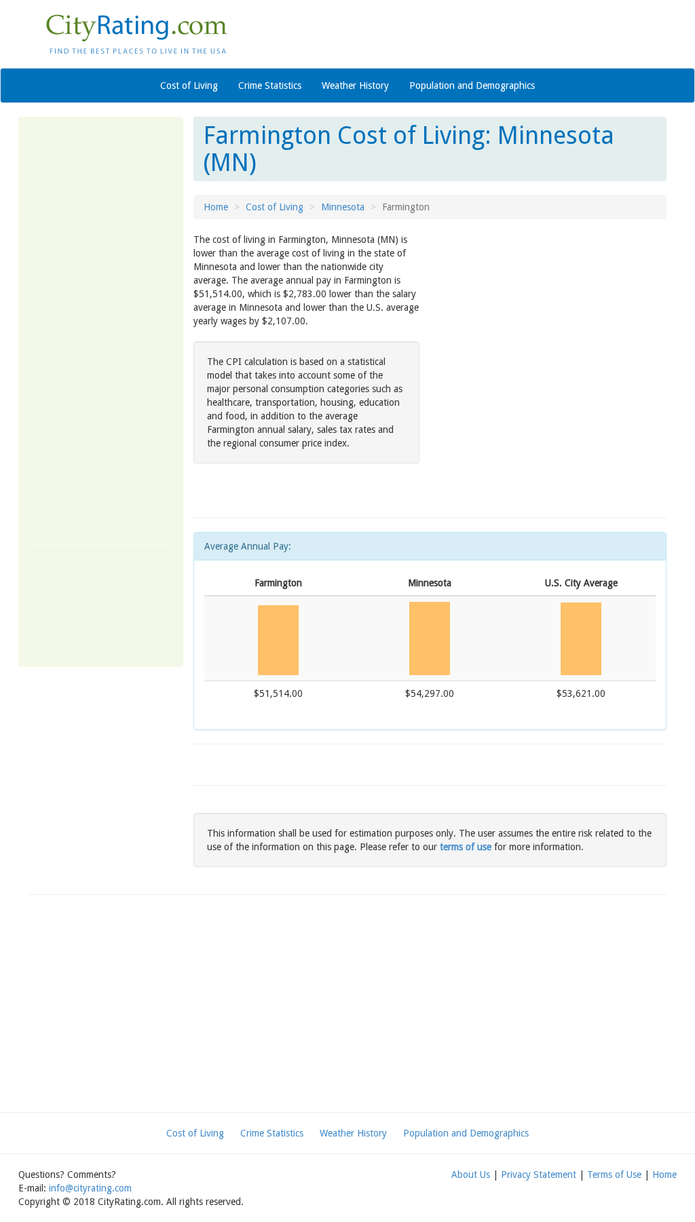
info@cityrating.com (90, 1188)
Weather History (355, 85)
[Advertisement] (101, 333)
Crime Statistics (269, 85)
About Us (470, 1174)
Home (216, 207)
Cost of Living (189, 85)
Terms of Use (614, 1174)
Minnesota (342, 207)
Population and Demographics (472, 85)
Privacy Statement (538, 1174)
